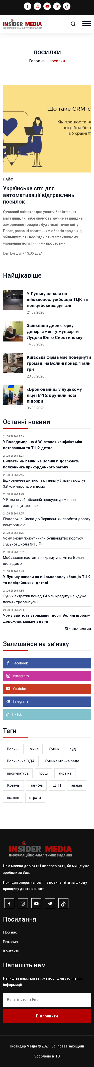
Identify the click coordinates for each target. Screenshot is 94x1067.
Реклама (10, 942)
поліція (13, 797)
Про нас (10, 932)
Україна (64, 773)
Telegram (20, 701)
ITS (57, 1056)
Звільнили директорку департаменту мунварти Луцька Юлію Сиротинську (54, 331)
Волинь (13, 749)
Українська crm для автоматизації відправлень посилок (38, 195)
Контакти (11, 951)
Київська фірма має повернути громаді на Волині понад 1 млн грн (59, 363)
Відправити (47, 1016)
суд (73, 749)
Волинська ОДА (21, 761)
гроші (43, 773)
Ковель (13, 785)
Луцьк (54, 749)
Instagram (20, 676)
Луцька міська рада (62, 761)
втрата (35, 797)
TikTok (16, 715)
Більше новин (78, 629)
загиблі (36, 785)
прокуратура (18, 773)
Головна (37, 61)
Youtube (19, 689)
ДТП (57, 785)
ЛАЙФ (8, 179)
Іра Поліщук (12, 253)
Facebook (20, 663)
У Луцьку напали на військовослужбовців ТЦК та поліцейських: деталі (57, 299)
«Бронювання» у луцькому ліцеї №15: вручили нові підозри (54, 395)
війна (34, 749)
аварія (76, 785)
